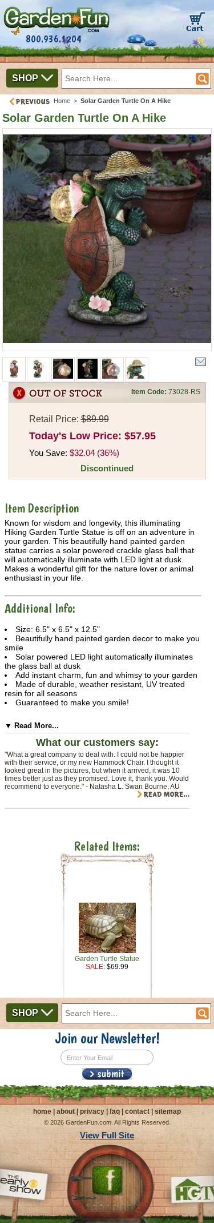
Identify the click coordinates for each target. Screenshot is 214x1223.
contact (137, 1111)
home (42, 1111)
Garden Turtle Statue (107, 959)
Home (62, 100)
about (65, 1111)
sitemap (168, 1111)
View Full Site (107, 1135)
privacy (92, 1111)
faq (115, 1111)
